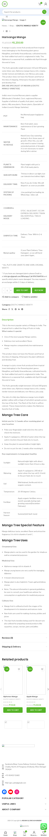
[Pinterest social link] (15, 309)
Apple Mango (32, 696)
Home (4, 25)
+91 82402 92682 (12, 775)
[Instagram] (17, 791)
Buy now (39, 290)
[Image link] (18, 752)
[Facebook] (4, 791)
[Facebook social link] (9, 309)
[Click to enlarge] (7, 17)
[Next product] (9, 31)
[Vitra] (13, 724)
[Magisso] (36, 724)
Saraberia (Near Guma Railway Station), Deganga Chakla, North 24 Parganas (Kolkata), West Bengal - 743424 (26, 766)
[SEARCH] (44, 12)
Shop (12, 25)
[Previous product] (3, 31)
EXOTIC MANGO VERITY (27, 25)
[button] (13, 710)
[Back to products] (6, 31)
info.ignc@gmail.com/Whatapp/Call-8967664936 (24, 276)
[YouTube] (10, 791)
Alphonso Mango (10, 696)
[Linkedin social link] (19, 309)
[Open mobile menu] (5, 4)
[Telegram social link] (22, 309)
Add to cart (22, 290)
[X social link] (12, 309)
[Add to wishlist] (19, 669)
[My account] (45, 4)
